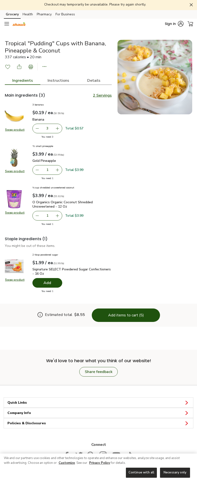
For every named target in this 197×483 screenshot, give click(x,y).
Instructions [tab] (58, 80)
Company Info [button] (19, 413)
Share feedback (98, 371)
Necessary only (175, 472)
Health (28, 14)
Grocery (12, 14)
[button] (174, 24)
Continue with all (141, 472)
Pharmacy (44, 14)
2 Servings (102, 95)
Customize (67, 463)
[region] (98, 468)
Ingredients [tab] (22, 80)
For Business (65, 14)
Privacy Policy (99, 463)
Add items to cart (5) (126, 315)
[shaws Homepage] (19, 24)
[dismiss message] (191, 5)
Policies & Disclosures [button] (26, 423)
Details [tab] (93, 80)
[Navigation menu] (7, 24)
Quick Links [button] (17, 402)
